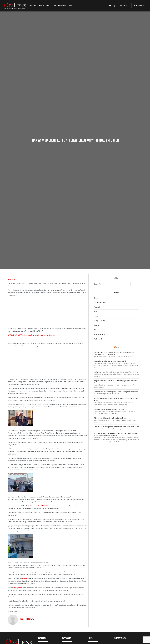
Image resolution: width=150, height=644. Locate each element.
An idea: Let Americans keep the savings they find (110, 361)
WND (117, 347)
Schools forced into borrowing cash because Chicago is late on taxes (116, 392)
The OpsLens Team (100, 302)
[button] (110, 5)
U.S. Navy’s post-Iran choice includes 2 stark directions (111, 418)
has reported (18, 588)
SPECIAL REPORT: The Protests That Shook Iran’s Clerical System (31, 335)
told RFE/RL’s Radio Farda (39, 506)
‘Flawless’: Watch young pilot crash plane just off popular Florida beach (116, 427)
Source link (12, 279)
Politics (96, 316)
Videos (71, 6)
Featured (33, 6)
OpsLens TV (98, 325)
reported (24, 578)
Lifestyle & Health (45, 6)
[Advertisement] (47, 312)
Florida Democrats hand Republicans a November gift (111, 409)
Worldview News (99, 339)
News (95, 311)
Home (96, 298)
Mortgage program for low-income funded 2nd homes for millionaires (116, 372)
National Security (60, 6)
